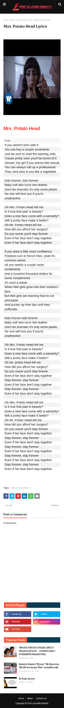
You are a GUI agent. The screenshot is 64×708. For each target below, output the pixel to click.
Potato (20, 207)
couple (29, 149)
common (10, 260)
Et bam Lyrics (27, 678)
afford (26, 229)
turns (28, 185)
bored (47, 158)
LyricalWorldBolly (40, 703)
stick (15, 171)
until (40, 304)
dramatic (23, 189)
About (30, 698)
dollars (43, 273)
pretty (19, 158)
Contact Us (41, 698)
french (31, 256)
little (25, 251)
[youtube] (17, 629)
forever (16, 318)
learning (33, 296)
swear (19, 233)
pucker (15, 304)
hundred (19, 273)
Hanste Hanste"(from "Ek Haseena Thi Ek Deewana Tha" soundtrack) (39, 666)
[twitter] (46, 614)
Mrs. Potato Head (19, 20)
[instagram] (46, 622)
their (43, 287)
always (21, 167)
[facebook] (17, 614)
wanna (39, 163)
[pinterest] (17, 622)
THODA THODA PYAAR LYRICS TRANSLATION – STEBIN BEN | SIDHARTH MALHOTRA (37, 651)
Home (6, 20)
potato (19, 362)
